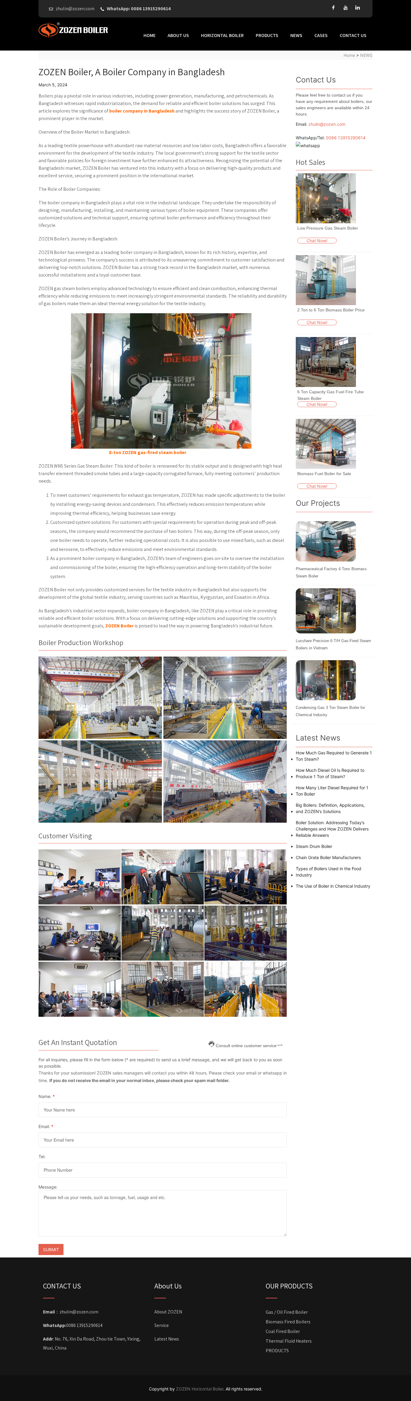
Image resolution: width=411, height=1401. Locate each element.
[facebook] (333, 8)
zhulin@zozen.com (326, 124)
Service (161, 1325)
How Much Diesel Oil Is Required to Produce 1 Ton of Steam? (330, 773)
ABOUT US (178, 35)
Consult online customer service (246, 1045)
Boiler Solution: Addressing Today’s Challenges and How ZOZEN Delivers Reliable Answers (332, 829)
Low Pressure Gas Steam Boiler (327, 228)
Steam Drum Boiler (314, 846)
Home (150, 35)
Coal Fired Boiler (283, 1331)
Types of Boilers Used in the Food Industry (328, 871)
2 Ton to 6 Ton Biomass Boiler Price (331, 310)
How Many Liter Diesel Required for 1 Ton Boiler (332, 790)
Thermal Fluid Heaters (289, 1341)
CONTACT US (353, 35)
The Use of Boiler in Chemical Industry (333, 886)
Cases (321, 35)
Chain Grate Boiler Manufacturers (328, 857)
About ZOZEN (168, 1312)
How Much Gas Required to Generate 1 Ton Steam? (334, 756)
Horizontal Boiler (222, 35)
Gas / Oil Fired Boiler (287, 1312)
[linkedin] (357, 8)
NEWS (296, 35)
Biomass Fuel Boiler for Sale (324, 473)
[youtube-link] (345, 8)
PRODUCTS (267, 35)
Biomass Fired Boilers (288, 1322)
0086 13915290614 (346, 137)
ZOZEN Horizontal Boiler (199, 1388)
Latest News (166, 1339)
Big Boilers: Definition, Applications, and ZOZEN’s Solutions (330, 808)
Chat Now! (317, 240)
